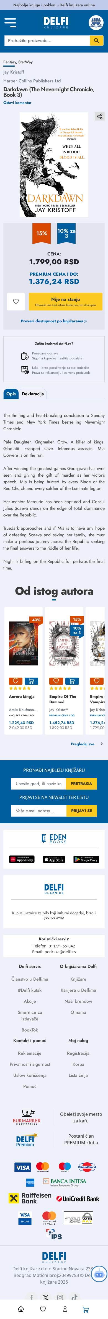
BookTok (30, 1030)
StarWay (25, 62)
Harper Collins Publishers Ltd (32, 81)
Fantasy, (10, 62)
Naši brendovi (78, 1001)
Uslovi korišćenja (30, 1075)
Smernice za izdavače (30, 1015)
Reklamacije (30, 1053)
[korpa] (31, 681)
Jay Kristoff (13, 72)
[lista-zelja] (15, 681)
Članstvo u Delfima (29, 979)
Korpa (78, 1064)
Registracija (78, 1053)
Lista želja (78, 1075)
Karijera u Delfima (78, 990)
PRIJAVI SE (81, 810)
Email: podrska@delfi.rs (54, 951)
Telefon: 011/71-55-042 (54, 946)
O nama (78, 1012)
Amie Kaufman (21, 709)
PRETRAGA (81, 783)
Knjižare (78, 979)
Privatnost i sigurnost (30, 1064)
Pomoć (30, 1086)
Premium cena (48, 274)
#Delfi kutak (30, 990)
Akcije (30, 1001)
